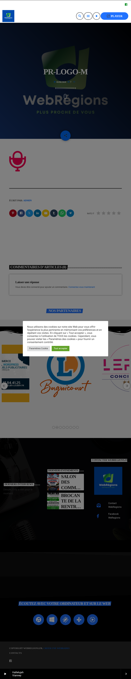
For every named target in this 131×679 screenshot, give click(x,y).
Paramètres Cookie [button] (38, 348)
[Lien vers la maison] (8, 16)
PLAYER (114, 16)
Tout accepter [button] (60, 348)
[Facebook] (126, 5)
